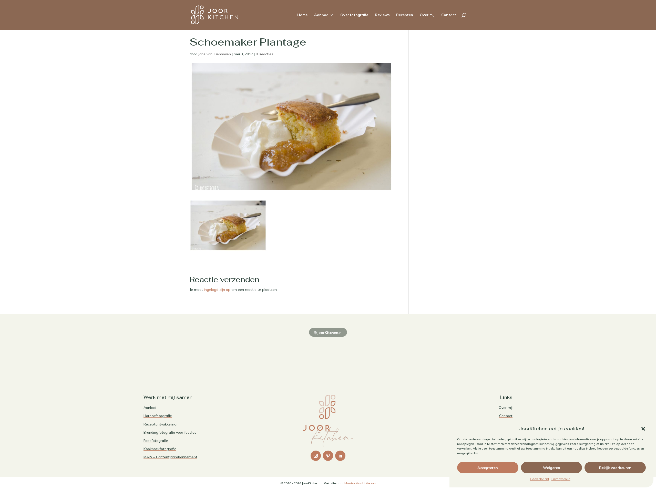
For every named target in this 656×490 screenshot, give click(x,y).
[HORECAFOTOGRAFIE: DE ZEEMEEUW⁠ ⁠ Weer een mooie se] (402, 355)
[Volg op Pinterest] (328, 456)
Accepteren (487, 467)
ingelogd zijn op (217, 289)
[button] (643, 428)
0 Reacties (264, 54)
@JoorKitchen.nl (328, 332)
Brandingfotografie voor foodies (170, 432)
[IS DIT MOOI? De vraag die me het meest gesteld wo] (179, 355)
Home (302, 15)
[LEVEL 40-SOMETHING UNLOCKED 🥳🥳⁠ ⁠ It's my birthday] (254, 355)
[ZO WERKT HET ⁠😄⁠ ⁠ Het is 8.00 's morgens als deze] (328, 355)
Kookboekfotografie (160, 448)
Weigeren (551, 467)
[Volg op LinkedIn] (340, 456)
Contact (448, 15)
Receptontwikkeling (160, 424)
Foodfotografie (156, 440)
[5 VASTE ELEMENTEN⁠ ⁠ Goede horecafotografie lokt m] (476, 355)
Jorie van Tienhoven (214, 54)
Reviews (382, 15)
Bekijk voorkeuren (615, 467)
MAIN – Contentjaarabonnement (170, 457)
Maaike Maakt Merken (360, 483)
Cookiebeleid (539, 479)
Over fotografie (354, 15)
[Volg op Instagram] (316, 456)
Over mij (427, 15)
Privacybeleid (560, 479)
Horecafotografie (158, 415)
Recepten (404, 15)
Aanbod (321, 15)
